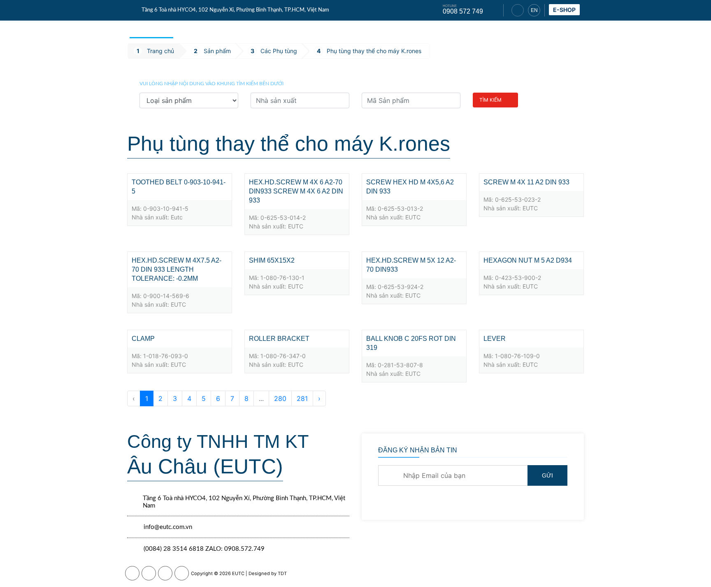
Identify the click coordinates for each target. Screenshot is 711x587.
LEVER (494, 338)
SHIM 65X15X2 (272, 260)
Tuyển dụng (522, 29)
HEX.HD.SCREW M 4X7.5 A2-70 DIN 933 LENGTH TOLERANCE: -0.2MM (176, 269)
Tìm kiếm (490, 100)
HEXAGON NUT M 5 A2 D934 (527, 260)
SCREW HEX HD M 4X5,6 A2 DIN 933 (410, 187)
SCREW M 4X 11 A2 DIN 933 (526, 182)
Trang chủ (151, 28)
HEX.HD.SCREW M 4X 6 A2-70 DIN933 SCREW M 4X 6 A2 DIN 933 (296, 191)
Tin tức (275, 28)
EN (534, 10)
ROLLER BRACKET (279, 338)
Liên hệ (566, 29)
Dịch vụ (238, 28)
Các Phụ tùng (278, 50)
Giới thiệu (473, 29)
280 (280, 398)
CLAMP (143, 338)
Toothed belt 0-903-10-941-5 (178, 187)
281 (302, 398)
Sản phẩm (197, 28)
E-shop (564, 9)
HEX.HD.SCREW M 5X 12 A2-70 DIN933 (411, 265)
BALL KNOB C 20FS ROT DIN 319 (411, 343)
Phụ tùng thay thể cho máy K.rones (374, 50)
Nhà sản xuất (422, 29)
